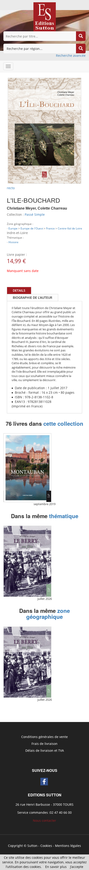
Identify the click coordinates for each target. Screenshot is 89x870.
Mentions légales (68, 845)
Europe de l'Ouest (32, 228)
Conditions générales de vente (44, 737)
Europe (13, 228)
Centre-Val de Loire (70, 228)
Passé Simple (35, 214)
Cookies (46, 845)
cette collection (63, 423)
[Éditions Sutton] (44, 16)
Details (19, 290)
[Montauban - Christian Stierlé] (27, 467)
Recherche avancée (71, 55)
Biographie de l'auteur (32, 297)
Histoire (13, 242)
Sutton (32, 845)
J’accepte (76, 867)
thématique (63, 516)
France (50, 228)
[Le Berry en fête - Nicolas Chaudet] (27, 561)
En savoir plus (56, 867)
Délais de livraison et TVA (44, 750)
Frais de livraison (44, 743)
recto (11, 188)
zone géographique (48, 613)
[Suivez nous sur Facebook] (44, 781)
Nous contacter (44, 820)
